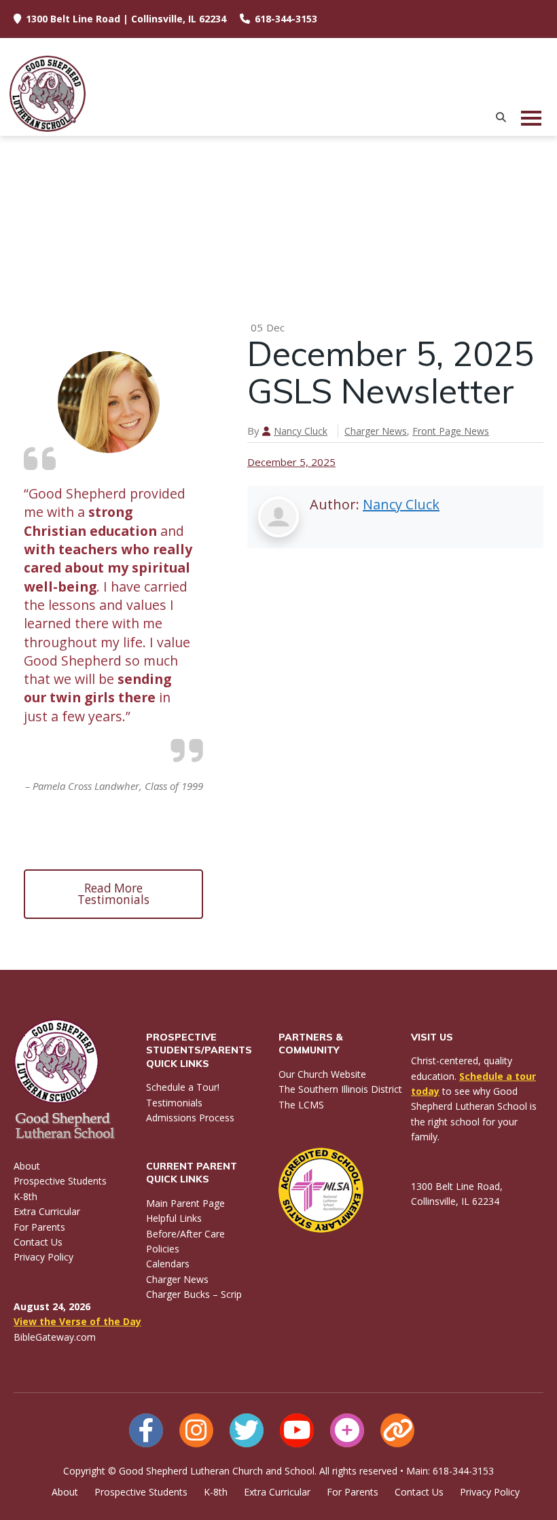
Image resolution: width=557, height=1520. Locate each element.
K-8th (25, 1196)
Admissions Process (190, 1117)
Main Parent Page (185, 1203)
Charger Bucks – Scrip (194, 1294)
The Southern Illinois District (340, 1089)
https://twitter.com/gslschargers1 (247, 1430)
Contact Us (38, 1241)
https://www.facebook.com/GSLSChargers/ (146, 1430)
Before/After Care (185, 1233)
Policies (162, 1248)
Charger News (375, 430)
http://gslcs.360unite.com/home (347, 1430)
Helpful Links (174, 1218)
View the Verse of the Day (77, 1321)
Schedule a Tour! (182, 1087)
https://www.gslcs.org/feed (397, 1430)
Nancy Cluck (300, 430)
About (27, 1165)
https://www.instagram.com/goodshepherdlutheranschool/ (196, 1430)
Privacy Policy (43, 1256)
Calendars (168, 1263)
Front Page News (450, 430)
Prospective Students (60, 1180)
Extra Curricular (47, 1211)
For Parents (39, 1226)
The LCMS (301, 1104)
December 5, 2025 (291, 462)
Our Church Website (322, 1074)
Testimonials (174, 1102)
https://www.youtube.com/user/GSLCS (297, 1430)
